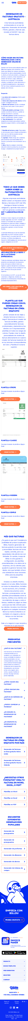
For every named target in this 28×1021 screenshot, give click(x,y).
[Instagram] (11, 1008)
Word (22, 391)
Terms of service (6, 1002)
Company (6, 979)
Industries (6, 975)
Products (6, 961)
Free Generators (9, 970)
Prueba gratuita (22, 2)
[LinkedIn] (14, 1008)
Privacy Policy (17, 1002)
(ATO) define (11, 240)
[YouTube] (17, 1008)
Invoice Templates (9, 966)
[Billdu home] (14, 988)
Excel (2, 393)
